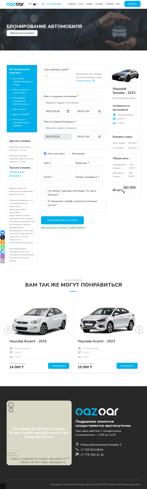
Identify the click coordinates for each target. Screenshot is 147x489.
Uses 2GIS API (11, 453)
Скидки (89, 3)
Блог (118, 3)
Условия (109, 3)
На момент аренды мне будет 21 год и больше (72, 192)
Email (48, 177)
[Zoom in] (11, 405)
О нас (80, 3)
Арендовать (58, 365)
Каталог (132, 3)
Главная (71, 3)
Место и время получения (61, 96)
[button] (139, 330)
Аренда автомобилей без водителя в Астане (74, 484)
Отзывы (99, 3)
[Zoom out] (11, 410)
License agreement (12, 455)
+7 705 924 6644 (53, 4)
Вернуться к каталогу (22, 33)
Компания (78, 153)
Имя (47, 163)
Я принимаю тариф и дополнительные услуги (72, 203)
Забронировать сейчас (62, 220)
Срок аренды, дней (57, 69)
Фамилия (82, 163)
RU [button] (30, 3)
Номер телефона (87, 177)
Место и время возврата (60, 121)
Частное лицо (56, 153)
